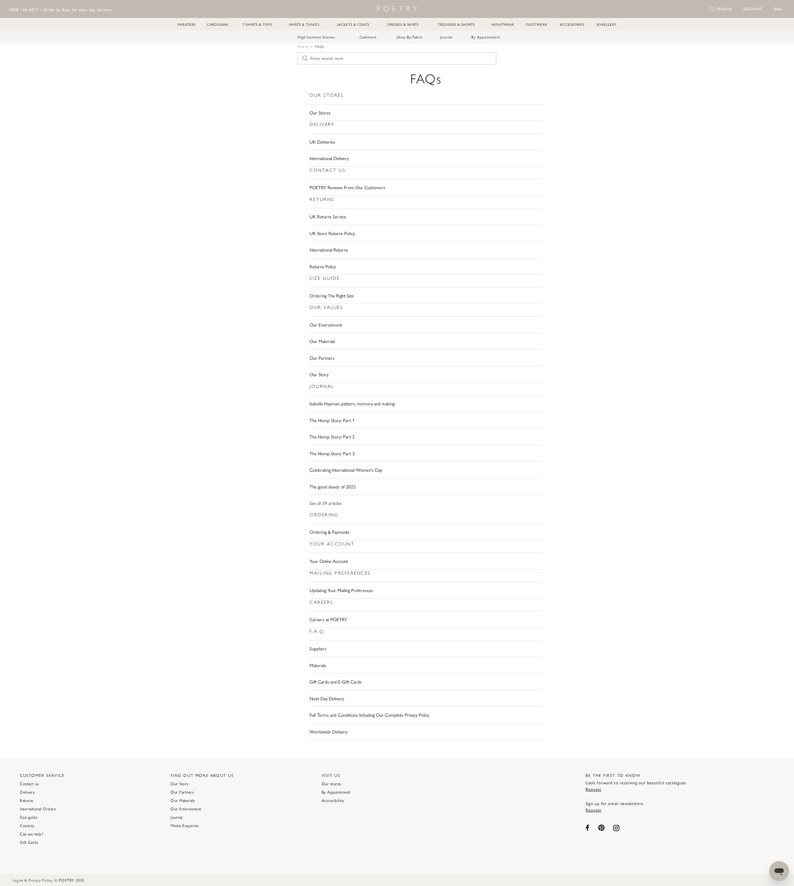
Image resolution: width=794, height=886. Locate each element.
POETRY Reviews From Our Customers (347, 187)
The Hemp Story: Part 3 (332, 453)
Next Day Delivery (327, 698)
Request (593, 789)
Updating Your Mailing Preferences (341, 590)
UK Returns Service (328, 216)
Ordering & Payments (330, 531)
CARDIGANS (217, 24)
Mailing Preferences (340, 573)
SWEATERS (186, 24)
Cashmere (368, 37)
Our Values (326, 307)
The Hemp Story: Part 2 (332, 436)
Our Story (319, 374)
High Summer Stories (316, 37)
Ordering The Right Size (332, 295)
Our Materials (322, 341)
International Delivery (329, 158)
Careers (321, 602)
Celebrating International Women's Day (346, 469)
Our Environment (326, 324)
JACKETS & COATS (353, 24)
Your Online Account (329, 561)
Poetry (303, 46)
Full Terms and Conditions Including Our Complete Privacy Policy (369, 714)
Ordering (324, 515)
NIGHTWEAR (503, 24)
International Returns (329, 249)
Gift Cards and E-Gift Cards (336, 681)
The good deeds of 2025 (333, 486)
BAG (778, 9)
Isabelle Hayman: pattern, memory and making (352, 403)
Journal (446, 37)
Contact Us (328, 170)
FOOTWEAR (536, 24)
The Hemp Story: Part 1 (332, 420)
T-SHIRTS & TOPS (257, 24)
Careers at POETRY (328, 619)
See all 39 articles (326, 503)
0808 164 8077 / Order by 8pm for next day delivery (60, 9)
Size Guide (325, 278)
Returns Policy (323, 266)
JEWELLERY (606, 24)
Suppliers (318, 648)
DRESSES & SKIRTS (403, 24)
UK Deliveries (322, 141)
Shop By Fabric (410, 37)
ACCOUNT (752, 9)
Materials (318, 665)
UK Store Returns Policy (332, 233)
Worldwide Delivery (328, 731)
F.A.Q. (317, 631)
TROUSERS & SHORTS (456, 24)
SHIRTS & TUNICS (304, 24)
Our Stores (327, 95)
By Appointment (485, 37)
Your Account (332, 544)
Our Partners (322, 357)
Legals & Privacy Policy (32, 880)
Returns (322, 199)
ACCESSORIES (572, 24)
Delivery (322, 124)
